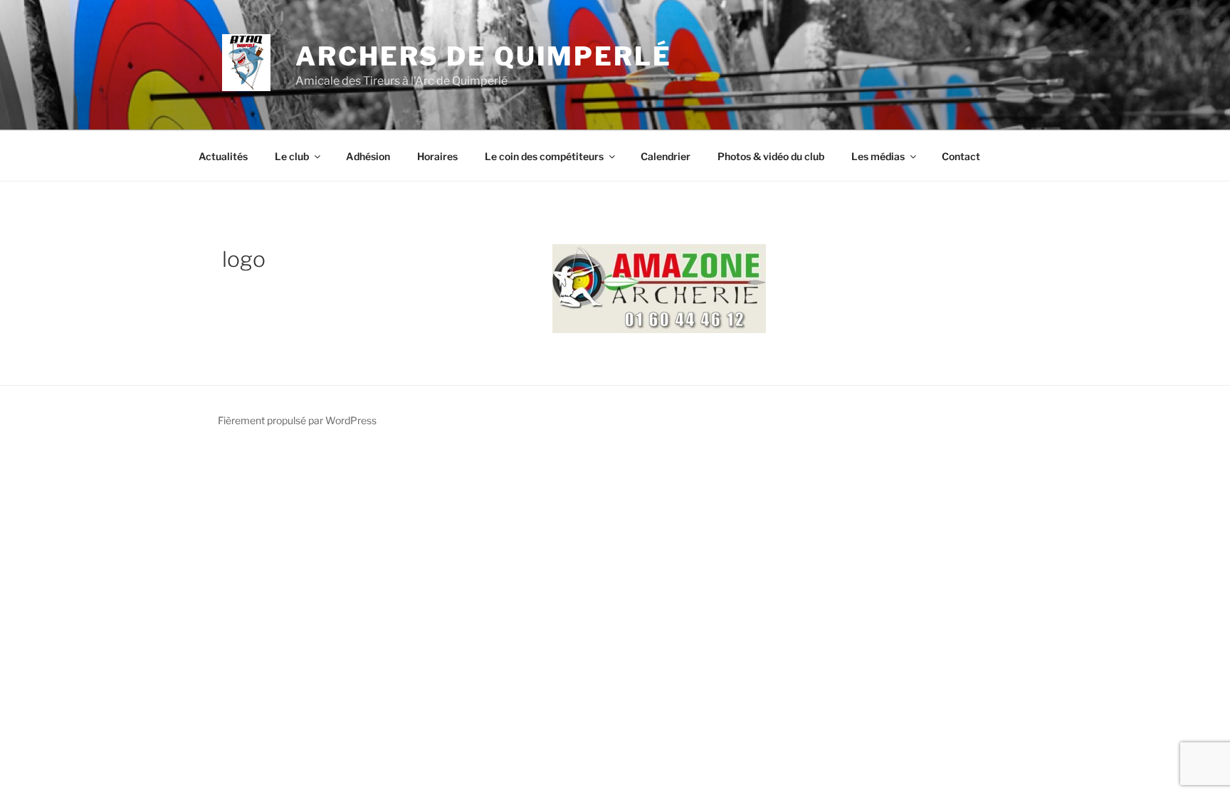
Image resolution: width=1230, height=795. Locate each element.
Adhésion (368, 156)
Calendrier (665, 156)
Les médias (878, 156)
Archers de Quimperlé (483, 56)
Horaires (437, 156)
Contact (961, 156)
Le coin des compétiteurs (544, 156)
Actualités (223, 156)
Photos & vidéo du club (771, 156)
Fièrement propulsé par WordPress (297, 420)
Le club (292, 156)
